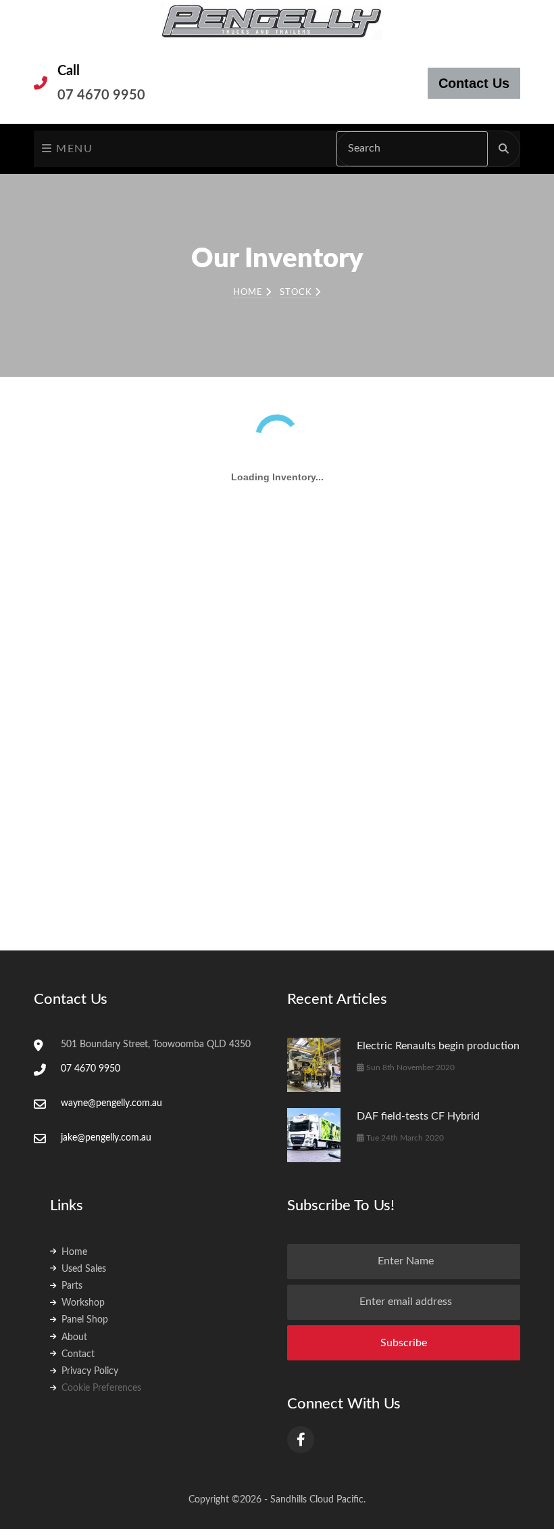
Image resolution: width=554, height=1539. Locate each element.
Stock (297, 292)
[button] (108, 466)
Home (249, 292)
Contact (78, 1255)
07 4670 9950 (101, 95)
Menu (73, 148)
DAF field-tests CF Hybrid (418, 1016)
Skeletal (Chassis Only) (72, 552)
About (74, 1238)
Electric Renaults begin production (438, 946)
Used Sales (83, 1169)
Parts (71, 1186)
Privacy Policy (89, 1272)
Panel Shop (84, 1220)
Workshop (83, 1203)
